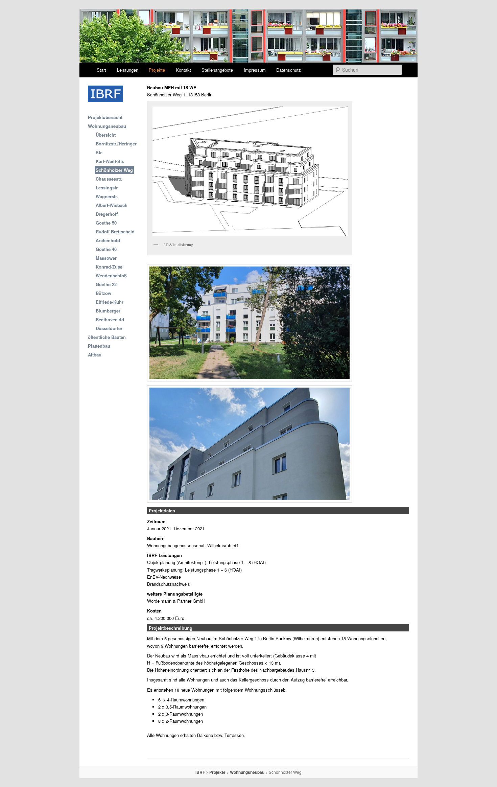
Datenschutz (288, 70)
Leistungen (127, 70)
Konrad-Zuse (109, 266)
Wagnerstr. (107, 196)
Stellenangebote (217, 70)
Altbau (94, 354)
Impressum (255, 70)
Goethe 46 (106, 249)
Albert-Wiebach (111, 205)
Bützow (103, 293)
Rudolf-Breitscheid (115, 231)
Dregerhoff (107, 214)
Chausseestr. (109, 179)
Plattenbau (99, 346)
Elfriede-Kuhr (109, 302)
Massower (106, 258)
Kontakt (183, 70)
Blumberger (108, 310)
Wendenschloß (111, 275)
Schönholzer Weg (114, 170)
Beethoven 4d (110, 319)
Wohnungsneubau (107, 126)
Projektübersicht (105, 117)
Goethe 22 (106, 284)
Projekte (157, 70)
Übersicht (106, 135)
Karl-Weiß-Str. (110, 161)
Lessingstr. (107, 187)
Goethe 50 (106, 222)
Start (101, 70)
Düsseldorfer (109, 328)
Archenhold (108, 240)
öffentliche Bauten (107, 337)
